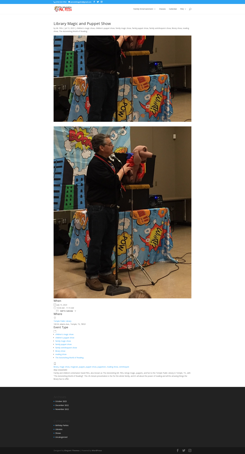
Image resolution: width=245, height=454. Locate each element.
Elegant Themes (71, 450)
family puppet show (140, 28)
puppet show (91, 367)
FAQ (182, 9)
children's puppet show (105, 28)
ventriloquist (124, 367)
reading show (60, 354)
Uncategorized (61, 437)
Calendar (173, 9)
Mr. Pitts (59, 28)
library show (177, 28)
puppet (82, 367)
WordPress (97, 450)
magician (74, 367)
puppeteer (101, 367)
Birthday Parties (62, 425)
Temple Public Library (62, 321)
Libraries (58, 429)
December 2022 (62, 405)
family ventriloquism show (160, 28)
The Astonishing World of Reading (73, 31)
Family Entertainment (143, 9)
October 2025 (61, 401)
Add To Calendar (66, 311)
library (56, 367)
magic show (65, 367)
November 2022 (62, 409)
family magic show (123, 28)
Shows (58, 433)
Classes (162, 9)
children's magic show (86, 28)
